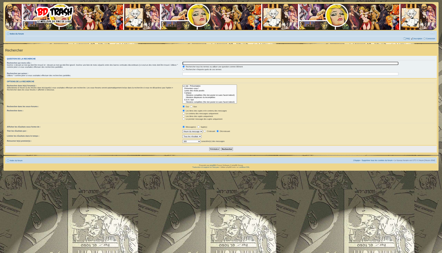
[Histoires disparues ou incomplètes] (210, 97)
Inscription (418, 39)
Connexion (430, 39)
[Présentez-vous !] (210, 88)
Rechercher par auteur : (17, 73)
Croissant (210, 131)
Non (195, 107)
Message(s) (190, 127)
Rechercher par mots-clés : (19, 63)
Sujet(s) (203, 127)
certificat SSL (244, 167)
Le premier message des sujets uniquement (203, 119)
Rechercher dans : (15, 111)
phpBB (212, 165)
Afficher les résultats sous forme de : (24, 127)
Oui (187, 107)
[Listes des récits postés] (210, 91)
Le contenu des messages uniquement (201, 113)
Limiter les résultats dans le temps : (23, 136)
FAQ (408, 39)
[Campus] (210, 93)
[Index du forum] (40, 14)
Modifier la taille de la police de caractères (432, 33)
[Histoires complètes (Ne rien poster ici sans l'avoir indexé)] (210, 95)
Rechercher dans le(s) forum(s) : (21, 86)
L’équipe (356, 160)
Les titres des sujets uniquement (199, 116)
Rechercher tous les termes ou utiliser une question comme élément (214, 67)
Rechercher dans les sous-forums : (23, 106)
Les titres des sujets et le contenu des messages (206, 111)
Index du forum (17, 34)
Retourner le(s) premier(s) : (19, 141)
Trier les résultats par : (17, 131)
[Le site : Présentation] (210, 86)
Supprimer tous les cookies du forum (377, 160)
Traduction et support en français (205, 167)
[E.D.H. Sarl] (210, 100)
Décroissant (224, 131)
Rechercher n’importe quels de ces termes (203, 69)
